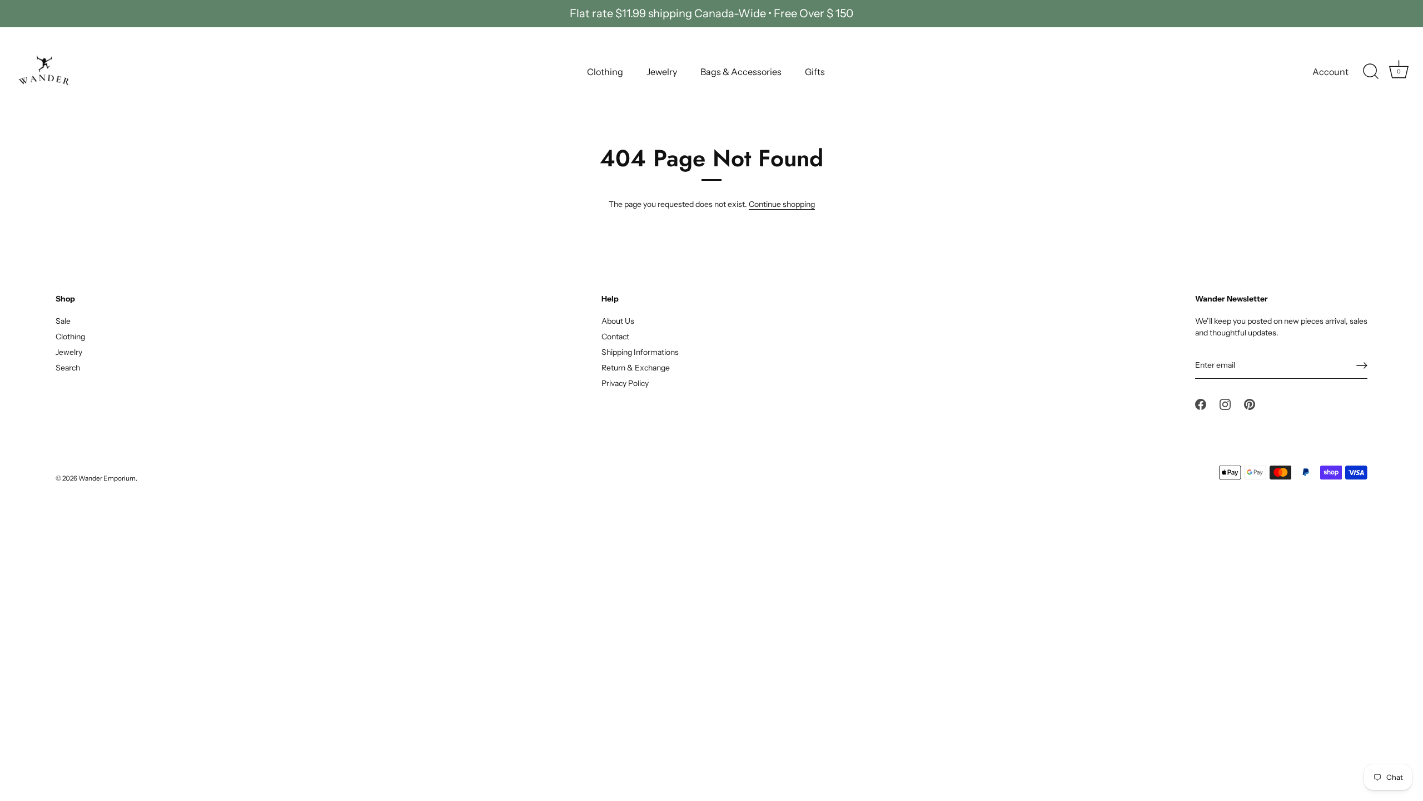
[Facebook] (1200, 404)
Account (1330, 71)
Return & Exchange (635, 368)
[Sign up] (1361, 365)
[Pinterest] (1249, 404)
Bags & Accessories (741, 71)
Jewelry (661, 71)
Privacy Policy (625, 383)
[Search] (1371, 72)
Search (68, 368)
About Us (617, 321)
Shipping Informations (640, 352)
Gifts (815, 71)
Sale (63, 321)
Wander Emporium (107, 478)
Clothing (605, 71)
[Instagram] (1225, 404)
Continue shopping (782, 204)
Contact (615, 337)
